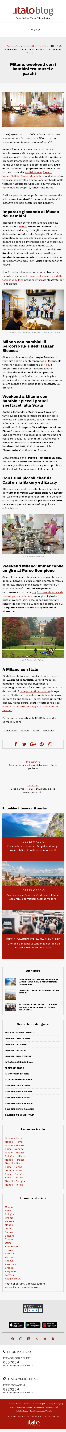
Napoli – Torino (14, 1184)
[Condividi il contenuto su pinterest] (41, 744)
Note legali (58, 1404)
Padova (9, 1260)
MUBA (22, 226)
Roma (8, 1210)
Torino (8, 1228)
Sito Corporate (51, 1407)
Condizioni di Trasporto (33, 1404)
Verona (9, 1257)
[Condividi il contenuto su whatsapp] (50, 744)
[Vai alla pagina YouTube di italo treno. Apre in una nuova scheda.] (45, 1338)
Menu (35, 29)
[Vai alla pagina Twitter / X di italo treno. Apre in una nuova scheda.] (37, 1338)
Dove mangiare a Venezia (19, 1103)
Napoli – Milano (14, 1163)
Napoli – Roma (14, 1141)
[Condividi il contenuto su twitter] (24, 744)
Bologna (10, 1214)
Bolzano (9, 1235)
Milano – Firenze (15, 1145)
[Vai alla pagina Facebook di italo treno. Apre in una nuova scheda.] (12, 1338)
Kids (46, 364)
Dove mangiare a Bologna (19, 1109)
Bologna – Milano (15, 1156)
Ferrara (9, 1275)
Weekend (48, 730)
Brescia (9, 1267)
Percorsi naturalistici (18, 1080)
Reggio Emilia (13, 1278)
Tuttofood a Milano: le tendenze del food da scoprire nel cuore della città (33, 945)
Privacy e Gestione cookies (21, 1407)
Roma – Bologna (15, 1174)
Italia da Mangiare (45, 939)
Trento (9, 1239)
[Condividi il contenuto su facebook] (15, 744)
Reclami (19, 1404)
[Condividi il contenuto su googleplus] (33, 744)
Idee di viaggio (35, 45)
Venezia (9, 1221)
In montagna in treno (17, 1074)
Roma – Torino (13, 1167)
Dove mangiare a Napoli (18, 1097)
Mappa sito (47, 1404)
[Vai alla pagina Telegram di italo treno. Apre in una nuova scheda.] (53, 1338)
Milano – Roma (14, 1138)
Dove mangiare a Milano (18, 1091)
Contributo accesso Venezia (41, 1411)
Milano (25, 730)
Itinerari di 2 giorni (16, 1044)
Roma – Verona (14, 1177)
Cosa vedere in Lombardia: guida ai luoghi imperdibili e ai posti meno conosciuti (33, 848)
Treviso (9, 1250)
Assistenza (9, 1404)
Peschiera (10, 1264)
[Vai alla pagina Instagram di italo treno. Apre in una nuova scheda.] (20, 1338)
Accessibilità (39, 1407)
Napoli (9, 1225)
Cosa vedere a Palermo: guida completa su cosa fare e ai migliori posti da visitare (33, 896)
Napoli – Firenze (15, 1159)
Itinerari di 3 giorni (16, 1050)
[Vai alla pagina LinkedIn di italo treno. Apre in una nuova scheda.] (28, 1338)
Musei (36, 730)
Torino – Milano (14, 1170)
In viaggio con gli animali (19, 1062)
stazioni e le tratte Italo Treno (23, 1287)
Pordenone (11, 1246)
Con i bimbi (10, 730)
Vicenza (9, 1253)
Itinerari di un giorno (17, 1038)
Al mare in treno (14, 1068)
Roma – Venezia (14, 1149)
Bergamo (10, 1271)
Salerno (9, 1232)
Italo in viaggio (22, 1411)
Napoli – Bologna (15, 1181)
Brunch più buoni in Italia (19, 1115)
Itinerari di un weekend (18, 1056)
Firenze (9, 1217)
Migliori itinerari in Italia (20, 1033)
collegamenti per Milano (35, 691)
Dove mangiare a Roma (17, 1085)
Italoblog (12, 45)
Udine (8, 1242)
